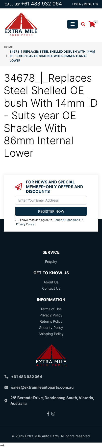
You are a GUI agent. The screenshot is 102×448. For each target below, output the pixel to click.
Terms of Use (51, 309)
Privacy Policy (25, 224)
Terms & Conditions (67, 220)
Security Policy (51, 327)
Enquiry (51, 261)
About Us (51, 282)
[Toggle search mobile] (81, 24)
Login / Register (85, 4)
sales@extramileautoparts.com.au (42, 387)
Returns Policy (51, 321)
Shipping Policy (51, 334)
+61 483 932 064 (41, 4)
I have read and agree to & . (49, 222)
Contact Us (51, 288)
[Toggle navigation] (72, 24)
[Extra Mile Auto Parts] (21, 24)
